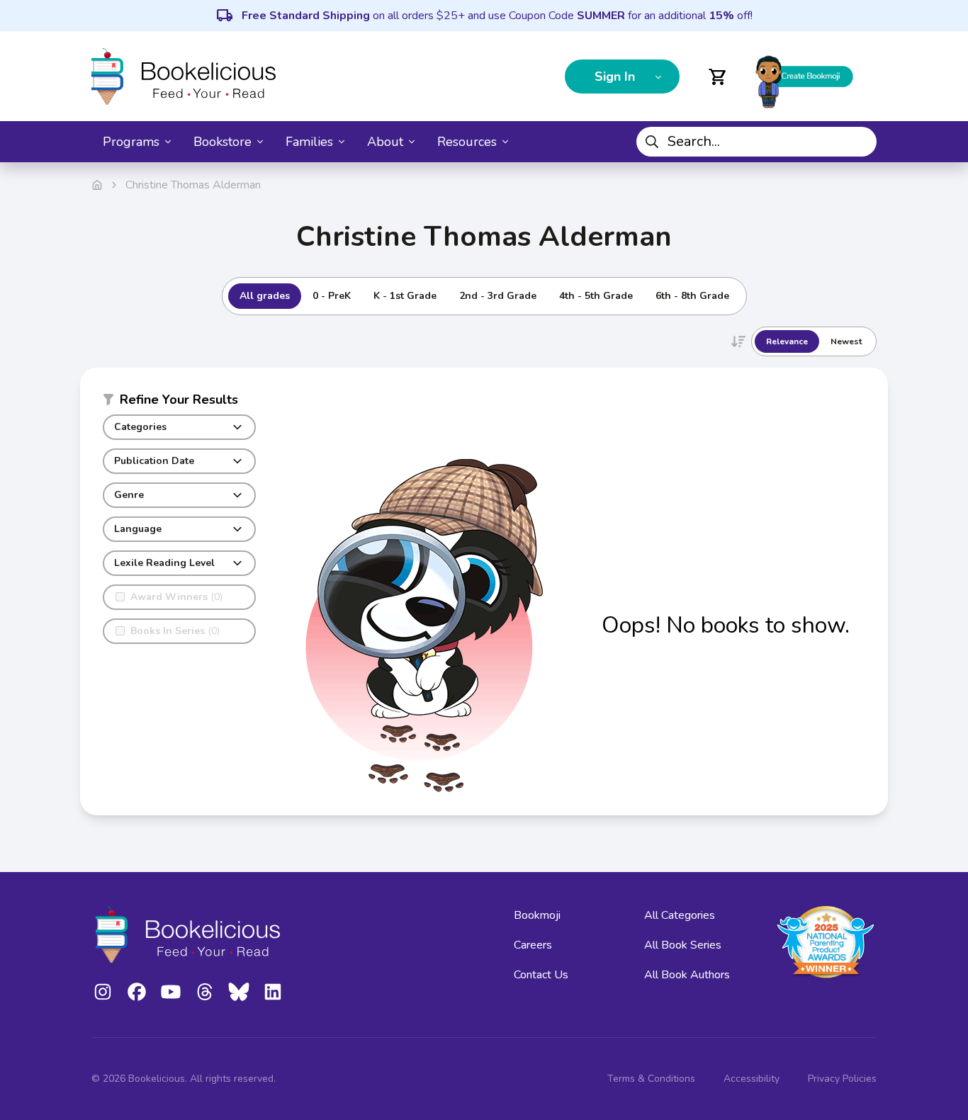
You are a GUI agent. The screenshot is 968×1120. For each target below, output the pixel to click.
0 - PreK (332, 295)
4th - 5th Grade (596, 295)
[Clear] (860, 142)
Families (309, 141)
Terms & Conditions (651, 1078)
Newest (846, 341)
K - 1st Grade (405, 295)
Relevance (787, 341)
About (385, 141)
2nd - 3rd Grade (497, 295)
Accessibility (752, 1078)
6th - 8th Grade (692, 295)
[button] (179, 402)
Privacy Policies (842, 1078)
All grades (265, 295)
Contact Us (541, 975)
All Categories (679, 915)
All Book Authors (687, 975)
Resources (467, 141)
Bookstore (222, 141)
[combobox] (756, 142)
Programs (131, 141)
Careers (533, 945)
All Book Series (682, 945)
